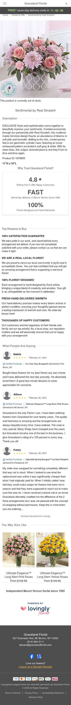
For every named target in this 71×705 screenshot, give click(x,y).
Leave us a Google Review (35, 667)
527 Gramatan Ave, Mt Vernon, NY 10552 (35, 638)
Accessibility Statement (53, 693)
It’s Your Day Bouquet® (37, 363)
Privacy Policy (31, 693)
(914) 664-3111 (35, 641)
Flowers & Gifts (18, 14)
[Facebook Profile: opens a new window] (31, 656)
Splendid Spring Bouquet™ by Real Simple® (47, 459)
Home (5, 14)
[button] (64, 697)
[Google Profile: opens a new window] (39, 656)
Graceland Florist (35, 3)
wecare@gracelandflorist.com (35, 644)
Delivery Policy (36, 697)
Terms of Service (13, 693)
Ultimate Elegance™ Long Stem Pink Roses (47, 403)
